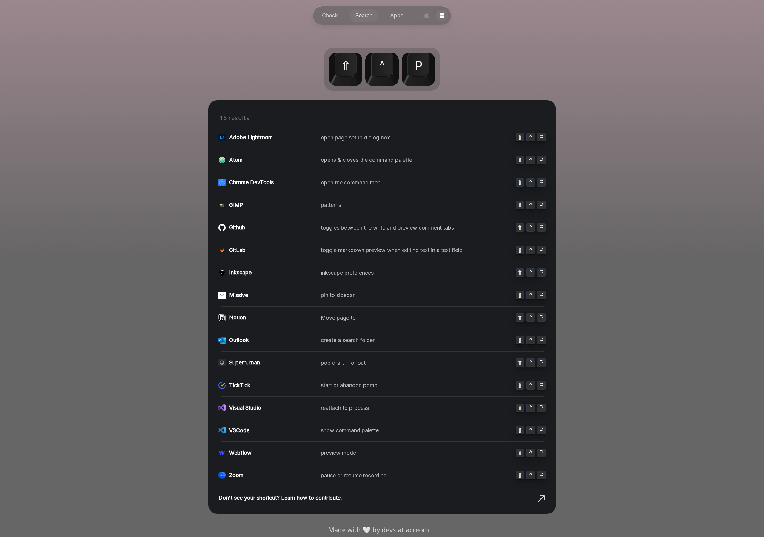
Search (363, 15)
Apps (396, 15)
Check (330, 15)
